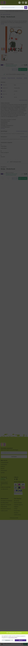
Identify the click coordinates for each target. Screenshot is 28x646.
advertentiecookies (13, 637)
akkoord (20, 640)
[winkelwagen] (26, 2)
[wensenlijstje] (23, 2)
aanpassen (7, 640)
